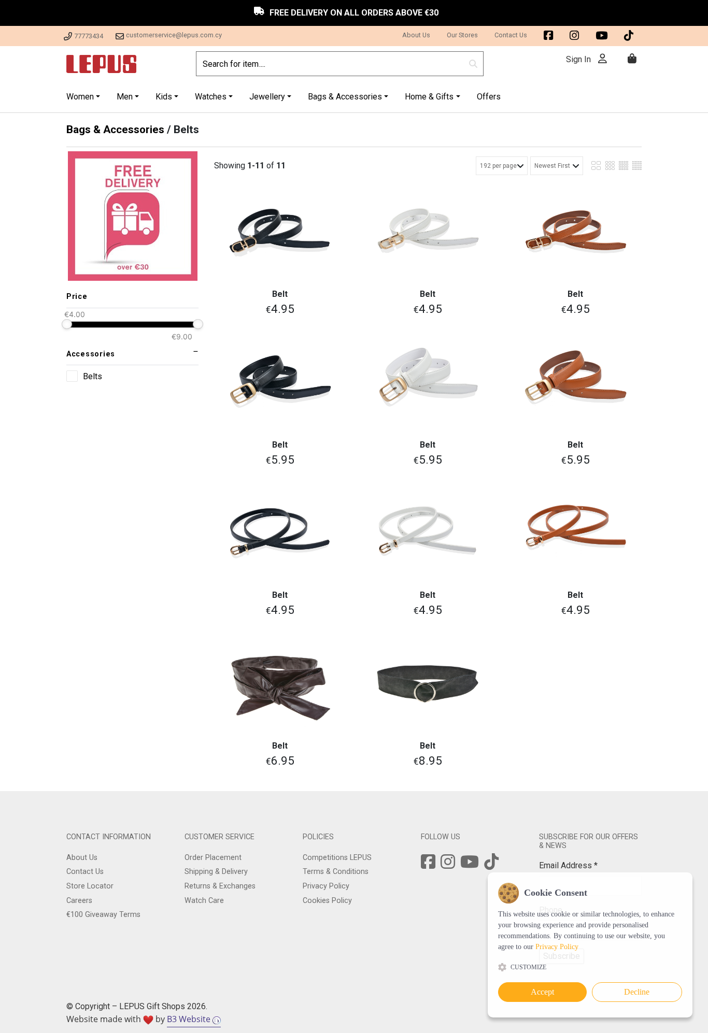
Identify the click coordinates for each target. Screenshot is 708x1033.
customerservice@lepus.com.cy (174, 35)
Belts (92, 376)
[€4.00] (67, 324)
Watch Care (204, 900)
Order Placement (213, 857)
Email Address (568, 865)
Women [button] (80, 97)
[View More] (280, 232)
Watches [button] (210, 97)
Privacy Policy (326, 886)
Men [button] (125, 97)
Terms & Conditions (336, 871)
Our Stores (462, 35)
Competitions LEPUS (337, 857)
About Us (416, 35)
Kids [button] (163, 97)
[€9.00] (198, 324)
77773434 (88, 36)
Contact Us (510, 35)
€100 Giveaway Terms (103, 914)
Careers (79, 900)
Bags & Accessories (115, 129)
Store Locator (90, 886)
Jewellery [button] (267, 97)
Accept (542, 991)
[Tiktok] (491, 865)
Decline (636, 991)
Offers (489, 97)
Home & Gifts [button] (429, 97)
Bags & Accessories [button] (345, 97)
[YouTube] (469, 865)
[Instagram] (448, 865)
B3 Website (190, 1019)
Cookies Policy (327, 900)
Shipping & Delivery (216, 871)
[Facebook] (428, 865)
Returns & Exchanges (220, 886)
